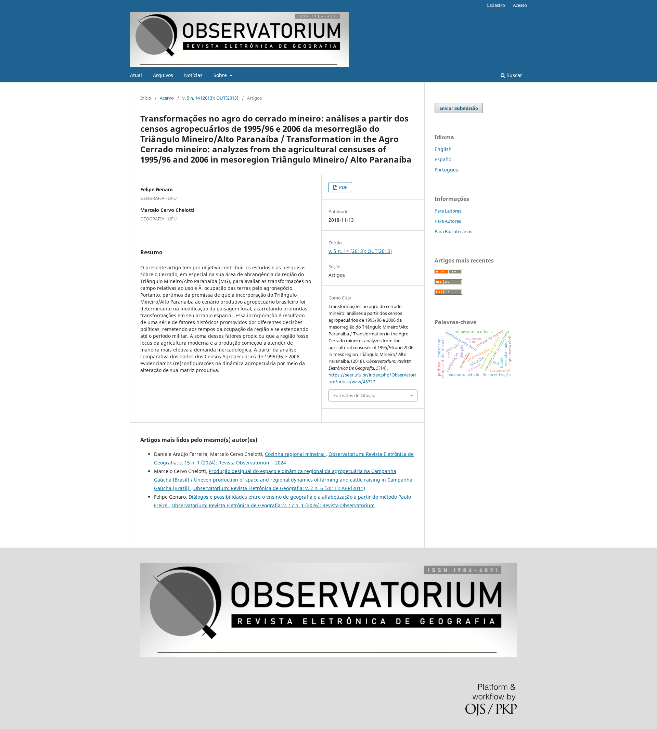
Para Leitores (448, 211)
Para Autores (448, 221)
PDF (342, 187)
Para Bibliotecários (453, 231)
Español (444, 159)
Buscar (513, 75)
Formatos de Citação (354, 395)
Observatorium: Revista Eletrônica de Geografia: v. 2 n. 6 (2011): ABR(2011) (279, 488)
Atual (136, 75)
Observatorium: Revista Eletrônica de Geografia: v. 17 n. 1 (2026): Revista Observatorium (273, 505)
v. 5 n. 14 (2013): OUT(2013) (210, 98)
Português (446, 169)
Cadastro (496, 5)
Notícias (193, 75)
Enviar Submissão (458, 108)
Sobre (221, 75)
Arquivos (163, 75)
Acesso (520, 5)
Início (145, 98)
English (443, 149)
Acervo (167, 98)
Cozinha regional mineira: (295, 454)
